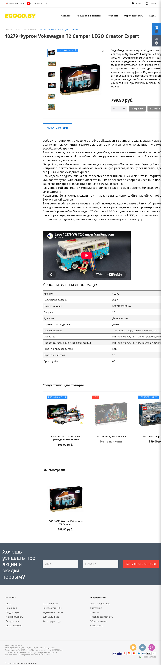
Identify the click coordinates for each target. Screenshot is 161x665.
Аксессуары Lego (52, 621)
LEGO (8, 603)
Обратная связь (133, 15)
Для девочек (12, 621)
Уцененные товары (53, 612)
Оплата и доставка (100, 603)
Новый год (11, 607)
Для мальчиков (51, 616)
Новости (113, 15)
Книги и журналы (15, 616)
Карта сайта (96, 625)
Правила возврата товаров (103, 616)
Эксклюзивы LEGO (52, 607)
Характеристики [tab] (57, 127)
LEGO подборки (14, 625)
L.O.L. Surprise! (50, 603)
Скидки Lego (12, 612)
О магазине (96, 607)
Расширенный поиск (89, 15)
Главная (8, 29)
